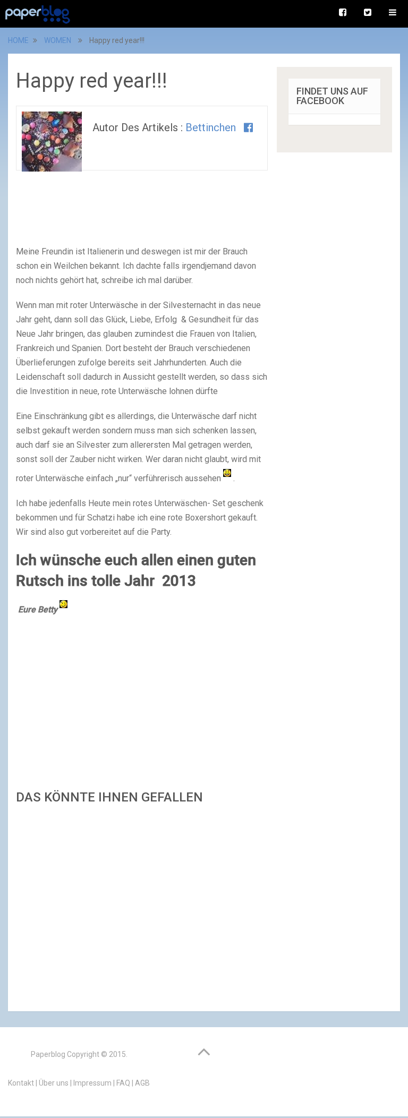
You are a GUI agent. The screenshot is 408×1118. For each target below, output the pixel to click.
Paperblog (48, 1054)
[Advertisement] (142, 905)
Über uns (54, 1083)
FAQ (123, 1083)
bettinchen (210, 127)
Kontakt (21, 1083)
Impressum (92, 1083)
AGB (142, 1083)
